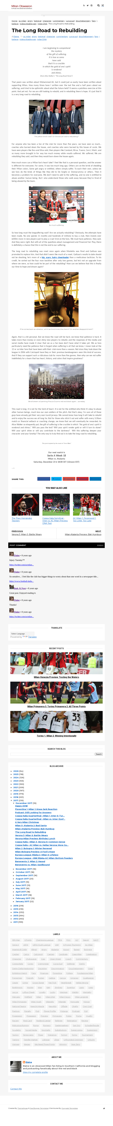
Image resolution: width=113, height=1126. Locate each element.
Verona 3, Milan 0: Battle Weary (31, 835)
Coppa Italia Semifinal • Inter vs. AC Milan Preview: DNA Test (55, 521)
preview (44, 1016)
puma (78, 1016)
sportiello (45, 1030)
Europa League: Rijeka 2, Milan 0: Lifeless (36, 855)
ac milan (22, 21)
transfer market (31, 1040)
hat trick (52, 983)
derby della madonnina (22, 968)
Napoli (86, 940)
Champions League (44, 940)
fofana (69, 973)
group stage (38, 983)
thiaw (40, 1035)
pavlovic (16, 1011)
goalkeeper (88, 978)
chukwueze (31, 959)
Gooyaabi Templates (69, 1108)
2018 (16, 797)
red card (27, 1020)
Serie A (15, 945)
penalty (27, 1011)
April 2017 (21, 892)
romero (47, 1025)
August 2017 (22, 878)
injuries (30, 987)
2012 (16, 919)
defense (71, 964)
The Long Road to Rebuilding (30, 832)
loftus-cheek (28, 992)
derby (82, 964)
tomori (64, 1035)
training (15, 1040)
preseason (31, 1016)
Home (14, 21)
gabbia (52, 978)
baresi (77, 949)
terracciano (28, 1035)
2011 (15, 922)
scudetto (16, 1030)
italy (48, 987)
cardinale (63, 954)
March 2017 (22, 895)
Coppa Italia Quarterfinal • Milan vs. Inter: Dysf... (40, 819)
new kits (52, 1006)
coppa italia (17, 964)
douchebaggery (83, 21)
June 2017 (21, 885)
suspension (92, 1030)
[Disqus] (56, 585)
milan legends (81, 997)
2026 (16, 771)
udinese (46, 1040)
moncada (74, 1002)
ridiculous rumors (20, 1025)
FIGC (68, 940)
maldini (75, 992)
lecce (15, 992)
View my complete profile (35, 1072)
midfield (28, 997)
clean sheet (55, 959)
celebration (91, 954)
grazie (15, 983)
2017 (16, 800)
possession (17, 1016)
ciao (43, 959)
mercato (16, 997)
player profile (50, 1011)
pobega (64, 1011)
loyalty (42, 992)
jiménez (58, 987)
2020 (16, 790)
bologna (88, 949)
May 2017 (21, 888)
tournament (87, 1035)
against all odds (19, 949)
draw (90, 968)
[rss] (84, 5)
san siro (76, 1025)
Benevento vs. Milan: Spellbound (32, 865)
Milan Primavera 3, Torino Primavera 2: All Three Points (56, 706)
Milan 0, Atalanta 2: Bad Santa (31, 825)
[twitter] (88, 5)
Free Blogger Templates (39, 1108)
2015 (16, 909)
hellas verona (82, 983)
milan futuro (64, 997)
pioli (37, 1011)
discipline (42, 968)
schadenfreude (92, 1025)
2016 (16, 906)
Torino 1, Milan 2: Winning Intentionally (56, 736)
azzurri (66, 949)
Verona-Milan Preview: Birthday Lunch (35, 838)
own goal (87, 1006)
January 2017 (23, 901)
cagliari (15, 954)
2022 (16, 784)
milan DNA (42, 24)
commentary (58, 21)
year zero (75, 1044)
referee (58, 1020)
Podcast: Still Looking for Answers (33, 812)
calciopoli (38, 954)
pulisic (69, 1016)
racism (15, 1020)
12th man (16, 940)
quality (89, 1016)
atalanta (55, 949)
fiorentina (57, 973)
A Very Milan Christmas (27, 822)
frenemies (17, 978)
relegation (72, 1020)
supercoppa (76, 1030)
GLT (76, 940)
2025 (16, 774)
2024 (16, 777)
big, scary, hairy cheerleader (55, 257)
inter (40, 987)
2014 (16, 912)
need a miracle (37, 1006)
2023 (16, 781)
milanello (50, 1002)
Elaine (29, 1062)
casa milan (77, 954)
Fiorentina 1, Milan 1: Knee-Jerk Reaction (36, 809)
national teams (19, 1006)
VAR (57, 945)
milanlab (62, 1002)
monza (87, 1002)
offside (64, 1006)
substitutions (60, 1030)
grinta (25, 983)
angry (30, 21)
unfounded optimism (73, 1040)
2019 (16, 794)
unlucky (91, 1040)
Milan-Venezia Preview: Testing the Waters (56, 677)
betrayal (37, 21)
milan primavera (19, 1002)
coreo (30, 964)
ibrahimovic (17, 987)
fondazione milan (85, 973)
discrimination (57, 968)
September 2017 (25, 875)
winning (63, 1044)
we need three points (45, 1044)
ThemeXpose (23, 1108)
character (47, 21)
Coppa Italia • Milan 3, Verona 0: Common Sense (40, 842)
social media (31, 1030)
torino (74, 1035)
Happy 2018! (21, 806)
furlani (41, 978)
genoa (63, 978)
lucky (52, 992)
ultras (56, 1040)
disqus (100, 545)
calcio (26, 954)
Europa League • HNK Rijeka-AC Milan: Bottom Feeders (44, 858)
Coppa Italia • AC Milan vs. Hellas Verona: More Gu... (41, 845)
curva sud (70, 21)
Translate (32, 637)
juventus (71, 987)
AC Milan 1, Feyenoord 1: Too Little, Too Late (84, 519)
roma (36, 1025)
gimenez (74, 978)
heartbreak (66, 983)
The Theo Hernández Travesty (22, 519)
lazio (81, 987)
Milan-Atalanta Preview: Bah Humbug (34, 829)
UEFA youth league (41, 945)
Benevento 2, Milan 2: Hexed (30, 861)
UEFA (25, 945)
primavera (57, 1016)
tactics (15, 1035)
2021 (16, 787)
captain (50, 954)
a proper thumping (72, 945)
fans (93, 21)
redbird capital (43, 1020)
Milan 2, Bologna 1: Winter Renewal (33, 848)
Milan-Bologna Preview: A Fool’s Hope (35, 851)
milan (38, 997)
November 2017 (24, 869)
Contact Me (16, 1089)
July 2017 (21, 882)
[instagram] (91, 5)
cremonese (43, 964)
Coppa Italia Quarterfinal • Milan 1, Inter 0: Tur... (40, 816)
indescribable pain (28, 24)
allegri (34, 949)
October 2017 (23, 872)
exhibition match (19, 973)
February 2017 (23, 898)
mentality (87, 992)
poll (86, 1011)
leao (90, 987)
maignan (64, 992)
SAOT (95, 940)
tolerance (52, 1035)
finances (44, 973)
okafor (75, 1006)
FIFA (60, 940)
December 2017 (24, 803)
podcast (76, 1011)
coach (68, 959)
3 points (27, 940)
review (84, 1020)
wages (27, 1044)
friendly (30, 978)
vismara (15, 1044)
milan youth (36, 1002)
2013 (16, 915)
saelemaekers (61, 1025)
